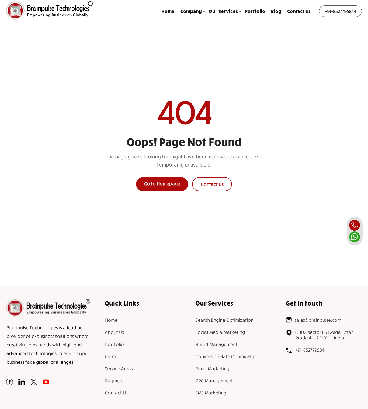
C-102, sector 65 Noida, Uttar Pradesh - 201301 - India (324, 335)
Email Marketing (212, 368)
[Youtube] (46, 383)
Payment (114, 380)
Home (168, 11)
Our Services (223, 11)
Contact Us (299, 11)
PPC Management (213, 380)
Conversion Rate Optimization (226, 356)
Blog (276, 11)
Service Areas (119, 368)
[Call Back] (354, 225)
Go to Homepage (162, 183)
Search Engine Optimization (224, 320)
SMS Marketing (210, 393)
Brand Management (216, 344)
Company (191, 11)
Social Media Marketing (220, 332)
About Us (114, 332)
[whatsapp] (354, 236)
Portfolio (255, 11)
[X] (33, 383)
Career (112, 356)
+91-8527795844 (340, 11)
